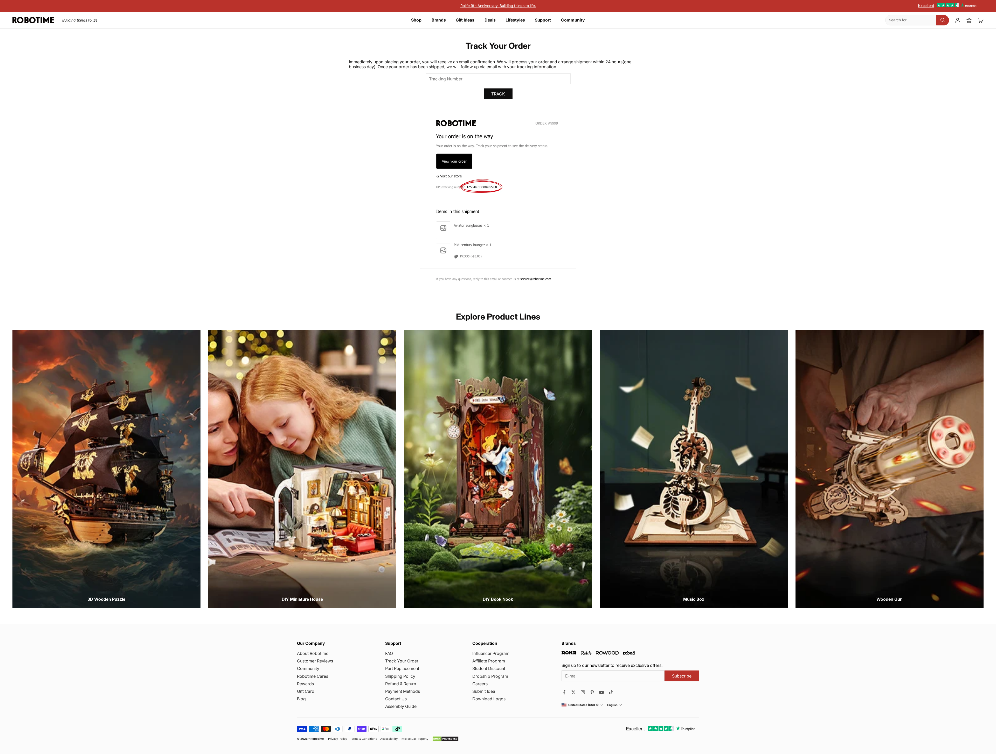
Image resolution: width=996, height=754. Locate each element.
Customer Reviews (315, 660)
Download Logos (489, 698)
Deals (490, 20)
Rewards (305, 683)
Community (573, 20)
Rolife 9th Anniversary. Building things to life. (498, 5)
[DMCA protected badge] (445, 738)
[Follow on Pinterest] (592, 692)
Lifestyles (515, 20)
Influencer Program (490, 653)
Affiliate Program (488, 660)
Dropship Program (490, 676)
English (612, 705)
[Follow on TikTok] (610, 692)
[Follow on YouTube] (601, 692)
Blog (301, 698)
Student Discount (488, 668)
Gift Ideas (465, 20)
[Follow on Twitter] (573, 692)
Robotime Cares (312, 676)
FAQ (389, 653)
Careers (480, 683)
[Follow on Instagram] (582, 692)
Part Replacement (402, 668)
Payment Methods (402, 691)
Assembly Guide (401, 706)
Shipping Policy (400, 676)
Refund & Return (400, 683)
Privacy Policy (337, 739)
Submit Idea (483, 691)
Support (543, 20)
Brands (439, 20)
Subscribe (681, 676)
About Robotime (312, 653)
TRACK (498, 93)
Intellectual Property (414, 739)
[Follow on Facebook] (564, 692)
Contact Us (396, 698)
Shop (416, 20)
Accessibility (389, 739)
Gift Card (305, 691)
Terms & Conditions (363, 739)
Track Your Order (401, 660)
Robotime (317, 739)
